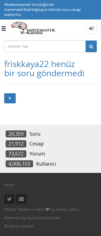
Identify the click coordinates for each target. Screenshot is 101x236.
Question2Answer (44, 217)
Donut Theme (17, 209)
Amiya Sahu (67, 209)
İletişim (9, 185)
